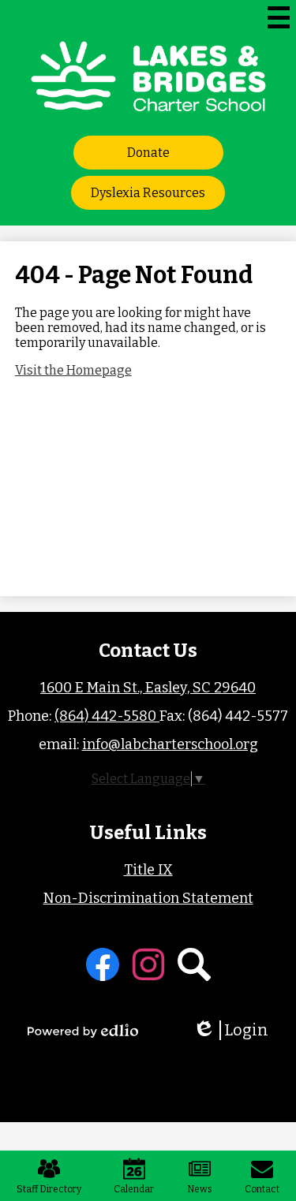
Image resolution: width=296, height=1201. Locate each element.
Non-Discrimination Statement (148, 898)
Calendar (134, 1189)
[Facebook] (102, 964)
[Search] (194, 964)
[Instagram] (148, 964)
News (199, 1189)
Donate (148, 152)
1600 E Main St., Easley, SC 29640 (148, 687)
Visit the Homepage (73, 370)
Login (236, 1030)
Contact (262, 1189)
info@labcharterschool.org (170, 744)
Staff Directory (49, 1189)
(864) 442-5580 (106, 716)
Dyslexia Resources (148, 192)
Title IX (148, 869)
